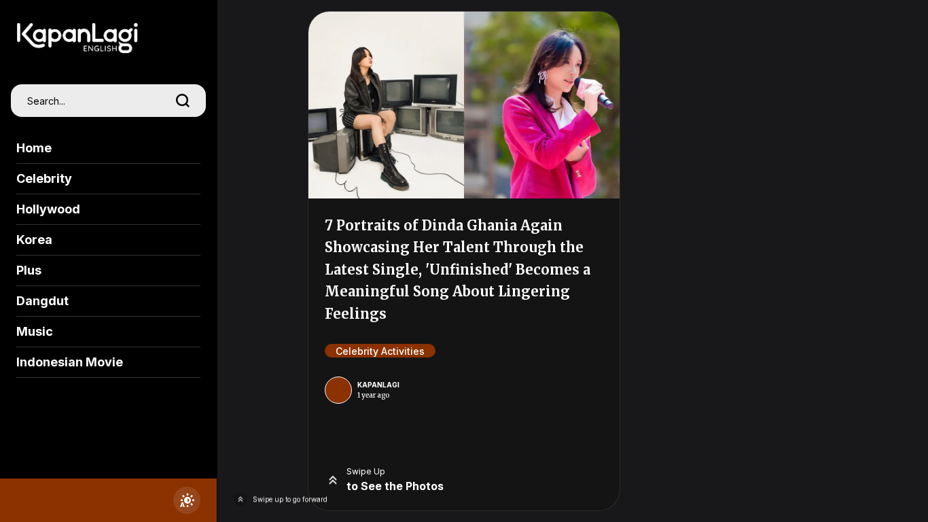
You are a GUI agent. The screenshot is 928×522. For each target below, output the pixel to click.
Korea (34, 239)
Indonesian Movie (69, 362)
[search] (183, 100)
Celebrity (44, 178)
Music (34, 331)
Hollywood (48, 209)
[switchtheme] (186, 500)
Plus (28, 270)
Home (34, 148)
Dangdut (42, 301)
